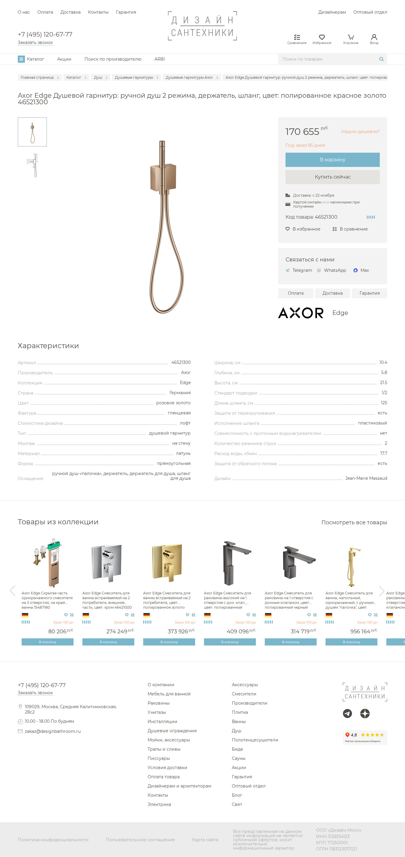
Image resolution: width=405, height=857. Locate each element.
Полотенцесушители (255, 740)
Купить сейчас (333, 177)
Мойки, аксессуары (169, 740)
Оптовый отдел (370, 12)
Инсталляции (162, 721)
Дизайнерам (332, 12)
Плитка (240, 712)
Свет (237, 804)
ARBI (159, 59)
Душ (236, 730)
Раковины (159, 703)
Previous (12, 590)
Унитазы (157, 712)
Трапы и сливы (164, 749)
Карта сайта (205, 839)
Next (382, 590)
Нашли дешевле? (360, 132)
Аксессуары (245, 684)
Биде (237, 749)
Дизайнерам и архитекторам (179, 786)
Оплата (45, 12)
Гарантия (126, 12)
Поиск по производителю (112, 59)
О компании (161, 684)
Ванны (239, 721)
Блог (237, 795)
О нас (24, 12)
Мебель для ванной (169, 694)
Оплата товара (164, 776)
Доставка (70, 12)
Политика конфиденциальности (53, 839)
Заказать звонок (35, 42)
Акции (64, 59)
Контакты (98, 12)
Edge (340, 313)
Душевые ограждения (172, 730)
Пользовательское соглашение (140, 839)
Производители (249, 703)
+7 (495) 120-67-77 (45, 34)
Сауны (238, 758)
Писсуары (159, 758)
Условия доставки (167, 767)
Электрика (159, 804)
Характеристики (48, 345)
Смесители (244, 694)
